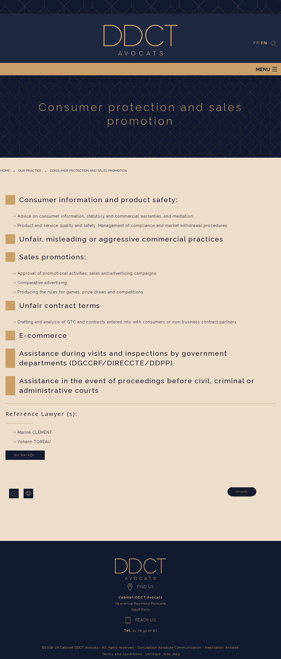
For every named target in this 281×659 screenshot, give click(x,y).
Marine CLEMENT (35, 432)
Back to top (14, 493)
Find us (145, 587)
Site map (172, 654)
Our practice (29, 171)
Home (5, 171)
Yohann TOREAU (34, 442)
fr (256, 42)
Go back (22, 455)
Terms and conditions (122, 654)
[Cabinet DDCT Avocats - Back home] (140, 40)
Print (28, 493)
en (264, 42)
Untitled (153, 654)
